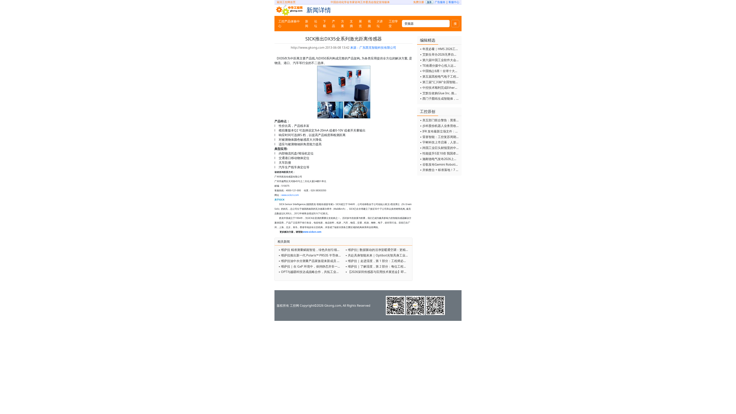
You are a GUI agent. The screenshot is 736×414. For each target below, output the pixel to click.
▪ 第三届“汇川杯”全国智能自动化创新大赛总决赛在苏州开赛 (440, 82)
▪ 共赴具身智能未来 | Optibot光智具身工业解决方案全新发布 (377, 255)
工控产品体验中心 (289, 23)
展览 (360, 23)
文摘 (351, 23)
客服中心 (454, 2)
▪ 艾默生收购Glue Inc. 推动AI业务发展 (440, 93)
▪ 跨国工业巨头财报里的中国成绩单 (440, 148)
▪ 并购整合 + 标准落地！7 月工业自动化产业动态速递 (440, 170)
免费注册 (418, 2)
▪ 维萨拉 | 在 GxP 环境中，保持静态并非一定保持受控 (310, 266)
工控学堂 (393, 23)
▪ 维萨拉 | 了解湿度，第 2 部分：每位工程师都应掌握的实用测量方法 (377, 266)
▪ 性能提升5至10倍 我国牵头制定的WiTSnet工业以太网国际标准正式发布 (440, 153)
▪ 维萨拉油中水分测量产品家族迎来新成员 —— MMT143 (310, 261)
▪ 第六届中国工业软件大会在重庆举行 (440, 60)
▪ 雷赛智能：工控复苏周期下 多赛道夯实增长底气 (440, 137)
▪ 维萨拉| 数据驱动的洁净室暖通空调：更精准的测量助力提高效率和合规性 (377, 250)
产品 (333, 23)
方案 (342, 23)
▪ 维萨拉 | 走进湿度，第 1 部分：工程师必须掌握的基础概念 (377, 261)
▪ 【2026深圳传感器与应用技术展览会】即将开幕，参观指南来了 (377, 272)
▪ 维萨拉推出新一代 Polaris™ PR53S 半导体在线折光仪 (310, 255)
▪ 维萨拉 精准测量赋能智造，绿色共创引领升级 (310, 250)
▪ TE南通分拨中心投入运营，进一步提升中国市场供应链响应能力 (440, 65)
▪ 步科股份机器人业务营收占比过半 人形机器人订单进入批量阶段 (440, 126)
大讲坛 (380, 23)
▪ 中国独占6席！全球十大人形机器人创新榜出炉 (440, 71)
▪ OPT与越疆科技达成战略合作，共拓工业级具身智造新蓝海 (310, 272)
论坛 (315, 23)
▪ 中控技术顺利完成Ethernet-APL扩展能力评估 (440, 87)
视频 (369, 23)
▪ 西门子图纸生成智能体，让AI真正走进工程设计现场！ (440, 98)
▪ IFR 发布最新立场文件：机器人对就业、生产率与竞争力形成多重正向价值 (440, 131)
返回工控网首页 (286, 2)
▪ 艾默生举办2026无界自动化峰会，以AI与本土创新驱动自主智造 (440, 54)
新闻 (306, 23)
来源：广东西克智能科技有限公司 (373, 47)
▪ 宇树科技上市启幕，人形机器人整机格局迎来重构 (440, 142)
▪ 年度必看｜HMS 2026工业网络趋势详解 (440, 49)
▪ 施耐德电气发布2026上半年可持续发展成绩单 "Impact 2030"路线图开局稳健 (440, 159)
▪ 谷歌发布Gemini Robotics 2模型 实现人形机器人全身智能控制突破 (440, 164)
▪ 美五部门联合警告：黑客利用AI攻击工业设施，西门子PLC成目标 (440, 120)
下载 (324, 23)
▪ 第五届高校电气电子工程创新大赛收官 (440, 76)
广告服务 (440, 2)
